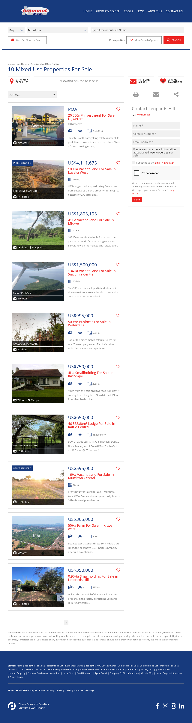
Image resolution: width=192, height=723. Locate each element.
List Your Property (16, 673)
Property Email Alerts (38, 673)
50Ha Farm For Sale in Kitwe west (90, 527)
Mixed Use (45, 64)
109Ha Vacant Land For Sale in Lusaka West (92, 170)
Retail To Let (32, 669)
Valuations (55, 673)
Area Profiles (164, 669)
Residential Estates (74, 665)
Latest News (68, 673)
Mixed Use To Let (69, 669)
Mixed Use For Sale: (18, 690)
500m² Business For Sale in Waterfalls (89, 323)
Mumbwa (78, 690)
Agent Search (101, 673)
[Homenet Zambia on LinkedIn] (181, 706)
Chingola (32, 690)
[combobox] (138, 30)
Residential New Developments (101, 665)
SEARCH (176, 40)
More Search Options (146, 40)
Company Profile (118, 673)
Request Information (173, 673)
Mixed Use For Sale (49, 669)
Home (19, 665)
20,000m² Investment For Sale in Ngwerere (93, 117)
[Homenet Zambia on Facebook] (157, 706)
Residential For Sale (34, 665)
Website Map (147, 673)
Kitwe (49, 690)
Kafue (42, 690)
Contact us (133, 673)
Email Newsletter (164, 162)
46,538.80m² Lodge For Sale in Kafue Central (91, 425)
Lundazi (58, 690)
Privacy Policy (16, 676)
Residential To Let (54, 665)
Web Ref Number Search (29, 40)
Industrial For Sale (169, 665)
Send (137, 199)
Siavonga (89, 690)
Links (158, 673)
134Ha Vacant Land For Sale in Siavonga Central (92, 272)
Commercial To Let (149, 665)
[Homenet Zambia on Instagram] (173, 706)
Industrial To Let (16, 669)
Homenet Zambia (29, 64)
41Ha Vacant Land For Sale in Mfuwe (91, 221)
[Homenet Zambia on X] (165, 706)
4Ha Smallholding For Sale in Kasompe (90, 374)
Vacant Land (132, 669)
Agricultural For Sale (89, 669)
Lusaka (68, 690)
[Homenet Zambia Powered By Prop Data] (12, 706)
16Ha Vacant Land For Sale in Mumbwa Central (91, 476)
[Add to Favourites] (118, 109)
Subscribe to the (155, 162)
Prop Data (44, 704)
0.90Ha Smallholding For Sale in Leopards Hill (93, 578)
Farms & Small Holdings (112, 669)
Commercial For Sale (128, 665)
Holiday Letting (148, 669)
